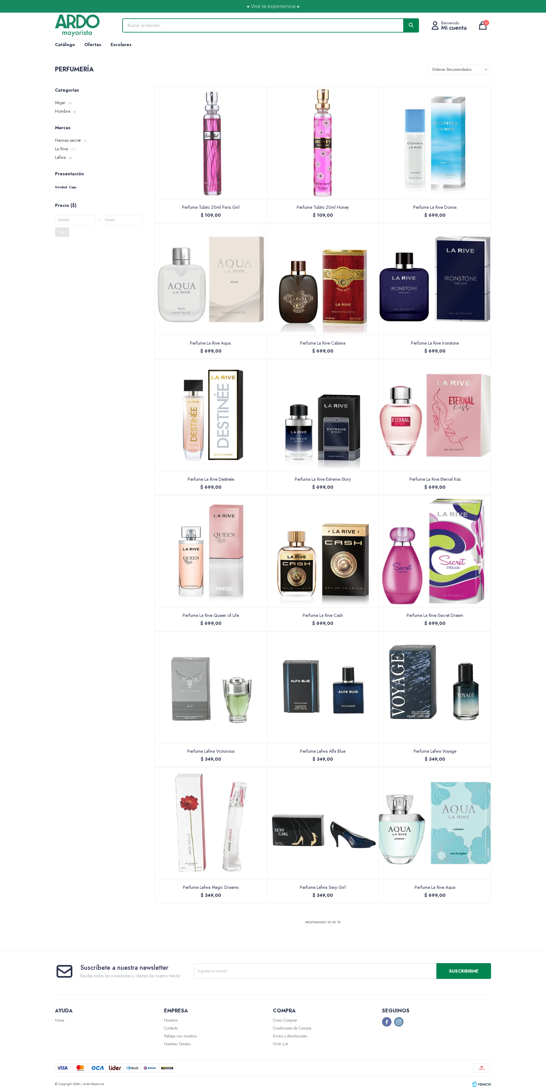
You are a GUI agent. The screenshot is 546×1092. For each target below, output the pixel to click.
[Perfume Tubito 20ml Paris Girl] (211, 143)
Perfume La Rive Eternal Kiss (435, 479)
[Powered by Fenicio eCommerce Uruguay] (481, 1084)
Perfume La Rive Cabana (322, 343)
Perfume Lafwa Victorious (210, 751)
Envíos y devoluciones (290, 1036)
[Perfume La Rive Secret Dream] (435, 551)
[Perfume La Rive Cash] (323, 551)
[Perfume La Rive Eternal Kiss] (435, 415)
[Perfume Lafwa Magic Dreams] (211, 823)
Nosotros (171, 1020)
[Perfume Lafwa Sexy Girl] (323, 823)
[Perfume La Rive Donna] (435, 143)
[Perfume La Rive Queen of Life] (211, 551)
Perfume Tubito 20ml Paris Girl (211, 207)
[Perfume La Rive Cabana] (323, 279)
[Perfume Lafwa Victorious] (211, 687)
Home (59, 1020)
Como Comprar (285, 1020)
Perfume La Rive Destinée (211, 479)
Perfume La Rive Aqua (435, 887)
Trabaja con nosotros (180, 1036)
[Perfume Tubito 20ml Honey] (323, 143)
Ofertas (92, 44)
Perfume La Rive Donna (435, 207)
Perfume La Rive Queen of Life (211, 615)
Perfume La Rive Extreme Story (323, 479)
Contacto (171, 1028)
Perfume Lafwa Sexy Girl (323, 887)
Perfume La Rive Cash (323, 615)
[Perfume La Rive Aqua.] (211, 279)
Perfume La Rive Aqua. (211, 343)
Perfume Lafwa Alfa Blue (322, 751)
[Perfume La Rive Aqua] (435, 823)
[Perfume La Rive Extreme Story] (323, 415)
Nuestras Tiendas (177, 1044)
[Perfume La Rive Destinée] (211, 415)
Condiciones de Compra (292, 1028)
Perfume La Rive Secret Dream (435, 615)
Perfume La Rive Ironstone (435, 343)
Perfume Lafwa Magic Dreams (211, 887)
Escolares (121, 44)
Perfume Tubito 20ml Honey (323, 207)
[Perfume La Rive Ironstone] (435, 279)
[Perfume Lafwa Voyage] (435, 687)
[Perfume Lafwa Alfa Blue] (323, 687)
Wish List (280, 1044)
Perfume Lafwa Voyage (435, 751)
